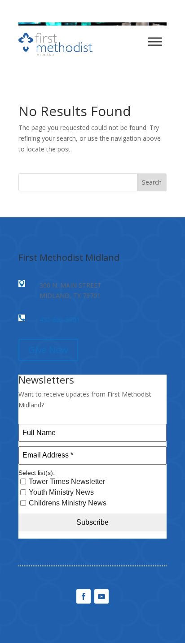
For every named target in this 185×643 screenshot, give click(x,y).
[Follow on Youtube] (101, 596)
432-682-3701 (60, 319)
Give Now (48, 350)
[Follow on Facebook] (83, 596)
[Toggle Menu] (155, 41)
